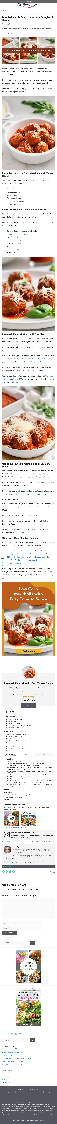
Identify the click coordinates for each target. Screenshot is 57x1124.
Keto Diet (44, 521)
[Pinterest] (5, 866)
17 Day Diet (30, 338)
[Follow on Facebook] (4, 1033)
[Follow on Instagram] (8, 1033)
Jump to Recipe (8, 33)
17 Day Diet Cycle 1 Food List (24, 370)
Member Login (6, 1082)
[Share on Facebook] (3, 871)
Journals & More (39, 1092)
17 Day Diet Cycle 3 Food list (32, 362)
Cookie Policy (34, 1120)
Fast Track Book (7, 1073)
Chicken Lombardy (8, 1055)
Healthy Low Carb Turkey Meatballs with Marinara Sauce (28, 554)
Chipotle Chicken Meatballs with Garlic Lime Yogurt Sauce (29, 557)
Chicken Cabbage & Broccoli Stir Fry (13, 1052)
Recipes (26, 1092)
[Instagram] (8, 866)
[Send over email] (13, 871)
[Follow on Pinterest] (12, 1033)
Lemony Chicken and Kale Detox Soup (14, 1061)
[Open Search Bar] (55, 10)
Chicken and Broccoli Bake (10, 1049)
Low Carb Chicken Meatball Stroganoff (22, 560)
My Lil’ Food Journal (8, 1076)
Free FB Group (47, 1092)
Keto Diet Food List (20, 533)
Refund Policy (41, 1120)
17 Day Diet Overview (10, 1092)
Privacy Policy (16, 1120)
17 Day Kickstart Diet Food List (34, 494)
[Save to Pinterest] (7, 871)
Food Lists (18, 1092)
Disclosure (28, 1120)
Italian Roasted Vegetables (17, 234)
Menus (22, 1092)
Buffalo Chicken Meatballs (17, 563)
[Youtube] (10, 866)
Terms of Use (23, 1120)
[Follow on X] (16, 1033)
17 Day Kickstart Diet (13, 474)
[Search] (32, 943)
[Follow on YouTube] (20, 1033)
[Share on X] (10, 871)
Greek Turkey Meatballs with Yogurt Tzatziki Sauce (26, 551)
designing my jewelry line (11, 857)
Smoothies (30, 1092)
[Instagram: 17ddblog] (7, 835)
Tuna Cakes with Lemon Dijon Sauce (13, 1065)
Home (4, 1092)
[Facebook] (3, 866)
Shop (3, 1079)
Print (28, 706)
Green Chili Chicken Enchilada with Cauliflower (17, 1058)
